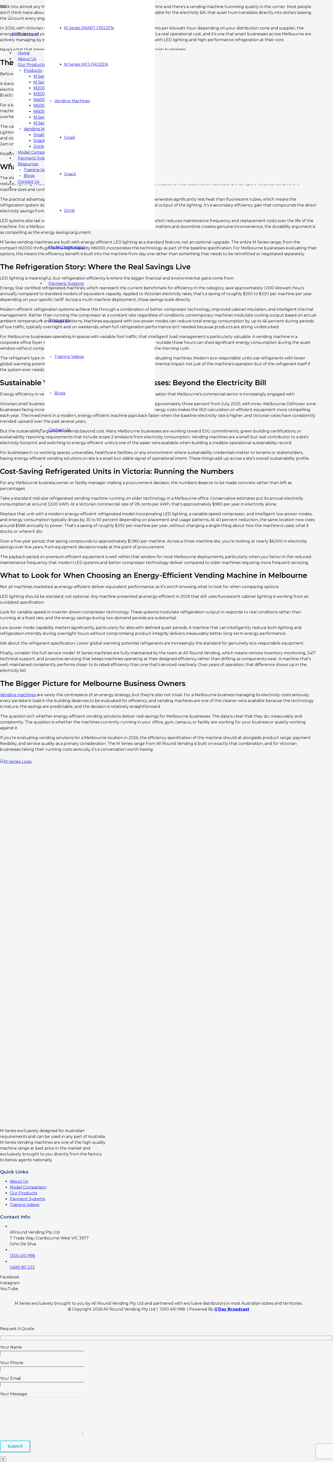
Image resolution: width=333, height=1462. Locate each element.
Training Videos (24, 1204)
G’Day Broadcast (231, 1309)
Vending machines (18, 695)
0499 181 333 (22, 1267)
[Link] (23, 34)
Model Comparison (28, 1187)
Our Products (23, 1193)
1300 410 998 (22, 1255)
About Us (19, 1181)
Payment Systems (27, 1199)
